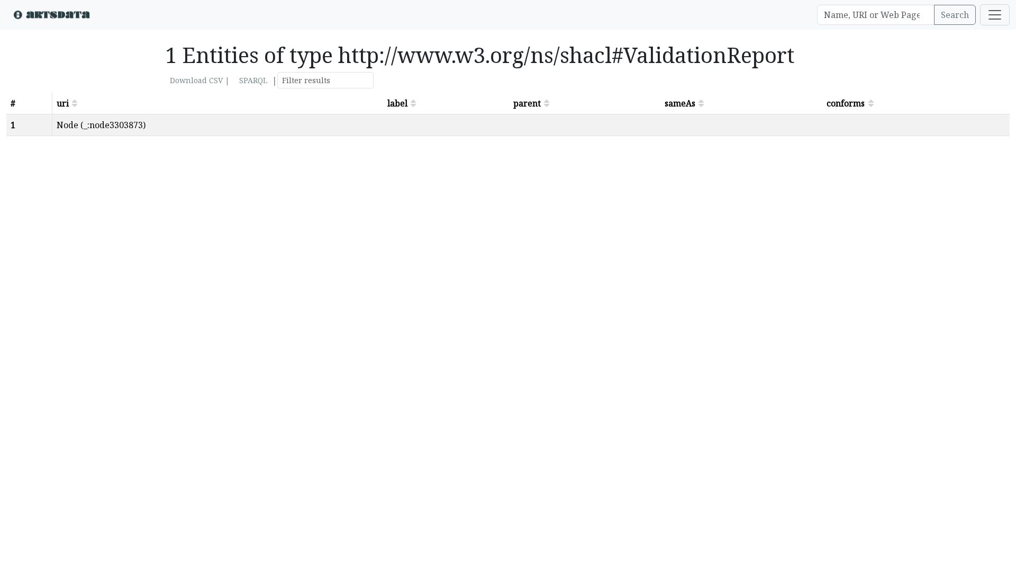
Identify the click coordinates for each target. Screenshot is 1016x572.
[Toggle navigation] (995, 14)
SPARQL (253, 80)
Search (955, 15)
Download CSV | (200, 80)
